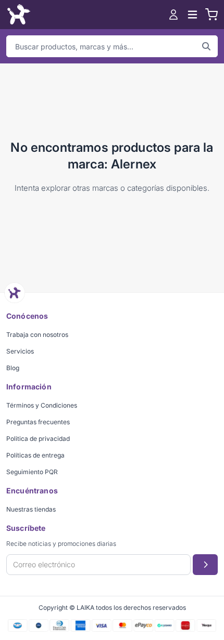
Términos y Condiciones (41, 405)
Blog (12, 368)
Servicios (20, 351)
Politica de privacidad (38, 438)
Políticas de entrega (35, 455)
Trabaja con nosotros (37, 334)
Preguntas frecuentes (38, 422)
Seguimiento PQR (32, 472)
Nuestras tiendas (31, 509)
